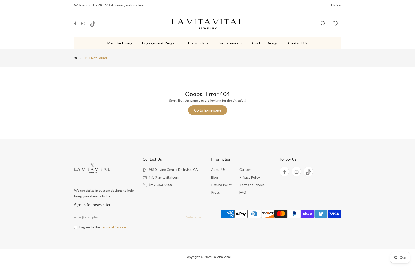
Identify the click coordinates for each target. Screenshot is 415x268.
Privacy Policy (249, 177)
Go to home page (207, 110)
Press (215, 192)
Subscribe (193, 217)
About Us (218, 169)
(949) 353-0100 (160, 185)
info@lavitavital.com (164, 177)
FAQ (242, 192)
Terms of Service (252, 185)
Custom (245, 169)
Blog (214, 177)
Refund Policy (221, 185)
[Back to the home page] (75, 58)
